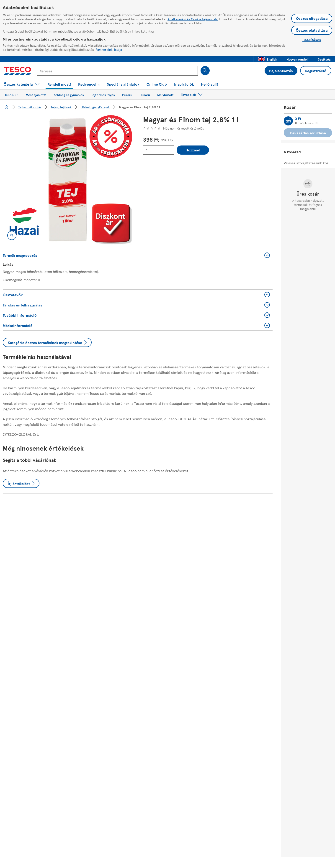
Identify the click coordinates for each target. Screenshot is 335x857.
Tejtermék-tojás (29, 107)
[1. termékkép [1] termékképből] (67, 180)
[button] (267, 59)
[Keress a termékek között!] (205, 70)
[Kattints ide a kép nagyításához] (11, 235)
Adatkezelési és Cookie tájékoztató (193, 19)
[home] (6, 107)
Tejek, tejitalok (61, 107)
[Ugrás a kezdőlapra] (17, 71)
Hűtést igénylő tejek (95, 107)
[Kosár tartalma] (288, 120)
